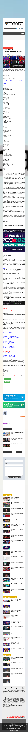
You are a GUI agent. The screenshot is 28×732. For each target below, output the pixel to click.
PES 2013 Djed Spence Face (16, 679)
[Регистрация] (22, 28)
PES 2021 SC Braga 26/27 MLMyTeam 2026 (16, 498)
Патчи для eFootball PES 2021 (13, 37)
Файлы (9, 36)
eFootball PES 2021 (15, 36)
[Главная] (14, 24)
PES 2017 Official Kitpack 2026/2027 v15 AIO (16, 600)
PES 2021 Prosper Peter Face (17, 562)
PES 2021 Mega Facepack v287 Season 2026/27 (17, 520)
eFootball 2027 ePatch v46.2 (16, 583)
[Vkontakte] (5, 688)
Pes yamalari (22, 717)
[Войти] (19, 28)
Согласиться (14, 730)
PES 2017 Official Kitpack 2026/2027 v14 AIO (16, 611)
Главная (5, 36)
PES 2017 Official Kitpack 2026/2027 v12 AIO (16, 643)
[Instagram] (22, 688)
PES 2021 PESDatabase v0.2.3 (17, 556)
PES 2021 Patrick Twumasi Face (17, 573)
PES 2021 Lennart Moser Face (17, 508)
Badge (8, 423)
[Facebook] (11, 688)
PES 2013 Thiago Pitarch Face (17, 668)
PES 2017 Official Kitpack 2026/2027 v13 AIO (16, 622)
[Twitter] (17, 688)
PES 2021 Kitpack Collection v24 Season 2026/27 (17, 525)
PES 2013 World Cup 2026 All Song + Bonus (17, 663)
